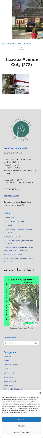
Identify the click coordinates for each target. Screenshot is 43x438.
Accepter (21, 419)
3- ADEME (8, 226)
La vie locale (8, 385)
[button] (39, 393)
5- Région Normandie (12, 236)
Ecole (6, 369)
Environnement (9, 373)
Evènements (8, 377)
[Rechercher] (36, 343)
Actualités (7, 357)
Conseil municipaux (11, 365)
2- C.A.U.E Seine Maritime (14, 221)
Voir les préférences (21, 432)
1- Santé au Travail (11, 217)
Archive (7, 361)
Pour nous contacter (11, 196)
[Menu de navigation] (21, 48)
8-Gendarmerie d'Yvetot (13, 254)
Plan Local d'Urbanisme (13, 389)
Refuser (21, 426)
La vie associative (11, 381)
